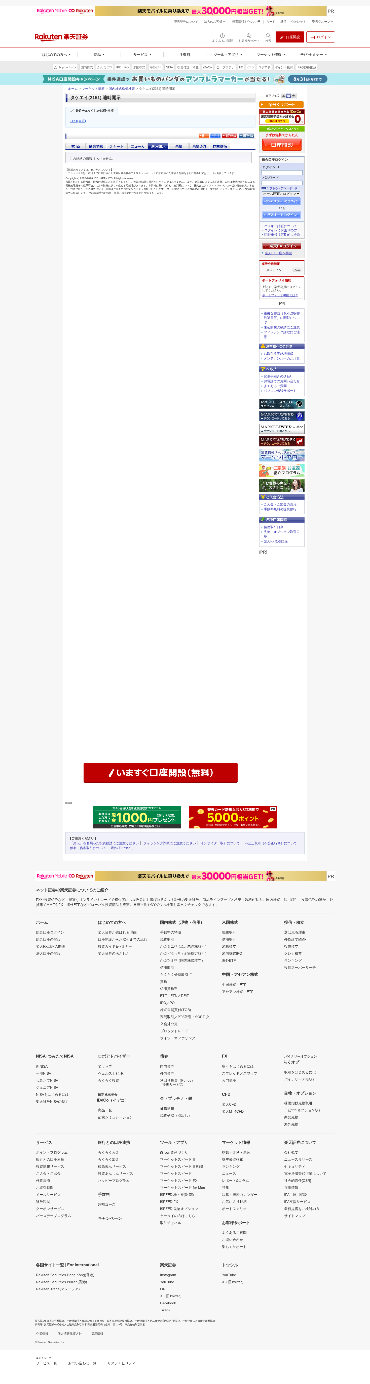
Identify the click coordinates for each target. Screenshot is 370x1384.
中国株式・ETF (234, 985)
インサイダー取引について (220, 843)
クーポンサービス (50, 1209)
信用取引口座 (273, 527)
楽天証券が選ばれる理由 (117, 932)
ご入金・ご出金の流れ (280, 504)
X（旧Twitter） (171, 1296)
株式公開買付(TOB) (175, 1010)
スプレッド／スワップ (239, 1073)
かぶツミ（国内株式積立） (182, 960)
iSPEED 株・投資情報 (177, 1195)
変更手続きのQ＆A (277, 376)
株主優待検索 (232, 1159)
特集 (225, 1188)
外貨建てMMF (295, 939)
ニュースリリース (298, 1159)
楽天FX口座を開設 (278, 253)
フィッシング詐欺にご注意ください (169, 843)
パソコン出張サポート (280, 391)
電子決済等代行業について (305, 1173)
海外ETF (229, 960)
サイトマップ (294, 1216)
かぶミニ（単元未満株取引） (184, 946)
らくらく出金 (108, 1159)
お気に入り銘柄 (234, 1202)
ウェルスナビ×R (111, 1073)
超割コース (107, 1204)
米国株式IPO (232, 953)
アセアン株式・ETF (237, 992)
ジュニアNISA (47, 1087)
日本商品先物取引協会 (119, 1320)
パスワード (271, 178)
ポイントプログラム (52, 1152)
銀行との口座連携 (50, 1159)
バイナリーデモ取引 (300, 1079)
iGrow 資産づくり (174, 1152)
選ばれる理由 (294, 932)
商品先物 (291, 1117)
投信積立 (291, 946)
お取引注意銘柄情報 (278, 354)
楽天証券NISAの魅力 (52, 1102)
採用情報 (291, 1188)
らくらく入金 (108, 1152)
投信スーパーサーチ (300, 968)
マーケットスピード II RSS (181, 1166)
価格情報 (167, 1108)
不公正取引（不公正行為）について (271, 843)
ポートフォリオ (234, 1209)
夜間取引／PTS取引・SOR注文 (185, 1017)
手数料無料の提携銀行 (280, 509)
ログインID (271, 167)
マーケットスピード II (177, 1159)
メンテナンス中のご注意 (282, 358)
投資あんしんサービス (115, 1173)
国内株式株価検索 (122, 89)
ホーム (73, 89)
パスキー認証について (280, 226)
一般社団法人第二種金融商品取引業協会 (157, 1320)
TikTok (165, 1310)
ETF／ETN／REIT (174, 996)
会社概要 (291, 1152)
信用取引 (167, 968)
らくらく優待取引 (176, 974)
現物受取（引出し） (176, 1115)
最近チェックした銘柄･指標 (95, 110)
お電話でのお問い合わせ (282, 381)
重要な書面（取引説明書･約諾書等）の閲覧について (283, 318)
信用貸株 (168, 988)
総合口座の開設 (48, 939)
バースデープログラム (53, 1216)
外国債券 (167, 1073)
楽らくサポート (234, 1247)
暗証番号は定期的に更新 (282, 234)
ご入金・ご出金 (48, 1173)
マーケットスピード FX (178, 1181)
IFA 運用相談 (295, 1195)
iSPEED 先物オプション (179, 1209)
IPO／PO (167, 1003)
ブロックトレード (174, 1031)
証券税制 (43, 1202)
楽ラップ (105, 1066)
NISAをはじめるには (52, 1095)
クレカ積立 (293, 953)
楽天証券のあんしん (114, 953)
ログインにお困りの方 (280, 230)
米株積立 (229, 946)
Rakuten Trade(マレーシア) (58, 1289)
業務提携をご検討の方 (301, 1209)
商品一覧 (105, 1110)
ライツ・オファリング (177, 1038)
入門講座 (229, 1080)
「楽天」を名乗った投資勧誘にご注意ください (104, 843)
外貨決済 (43, 1181)
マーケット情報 (93, 89)
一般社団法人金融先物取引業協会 (85, 1320)
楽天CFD (229, 1104)
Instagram (168, 1275)
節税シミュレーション (115, 1117)
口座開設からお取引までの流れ (122, 939)
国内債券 (167, 1066)
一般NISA (43, 1073)
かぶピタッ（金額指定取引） (184, 953)
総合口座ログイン (50, 932)
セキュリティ (294, 1166)
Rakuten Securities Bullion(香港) (61, 1282)
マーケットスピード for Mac (182, 1188)
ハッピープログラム (114, 1181)
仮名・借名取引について (88, 848)
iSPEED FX (169, 1202)
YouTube (167, 1282)
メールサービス (48, 1195)
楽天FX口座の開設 (50, 946)
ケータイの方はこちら (177, 1216)
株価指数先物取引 (298, 1103)
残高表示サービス (112, 1166)
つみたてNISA (47, 1080)
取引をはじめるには (238, 1066)
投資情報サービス (50, 1166)
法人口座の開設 (48, 953)
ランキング (293, 960)
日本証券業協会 (55, 1320)
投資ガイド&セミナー (115, 946)
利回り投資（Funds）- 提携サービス (177, 1082)
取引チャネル (170, 1223)
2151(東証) (78, 121)
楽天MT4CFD (233, 1111)
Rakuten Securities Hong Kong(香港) (65, 1275)
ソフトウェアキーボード (282, 188)
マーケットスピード (176, 1173)
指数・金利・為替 (236, 1152)
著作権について (122, 848)
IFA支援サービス (297, 1202)
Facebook (168, 1303)
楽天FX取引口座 (276, 541)
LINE (164, 1289)
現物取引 (167, 939)
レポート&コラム (235, 1181)
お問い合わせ (232, 1240)
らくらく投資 (108, 1080)
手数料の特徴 (170, 932)
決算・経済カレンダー (239, 1195)
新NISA (42, 1066)
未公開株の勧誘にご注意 (282, 327)
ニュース (229, 1173)
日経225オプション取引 (303, 1110)
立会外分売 (169, 1024)
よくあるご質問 (275, 386)
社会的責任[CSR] (297, 1181)
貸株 (163, 982)
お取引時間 (45, 1188)
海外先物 (291, 1124)
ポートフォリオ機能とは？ (280, 295)
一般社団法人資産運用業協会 (198, 1320)
